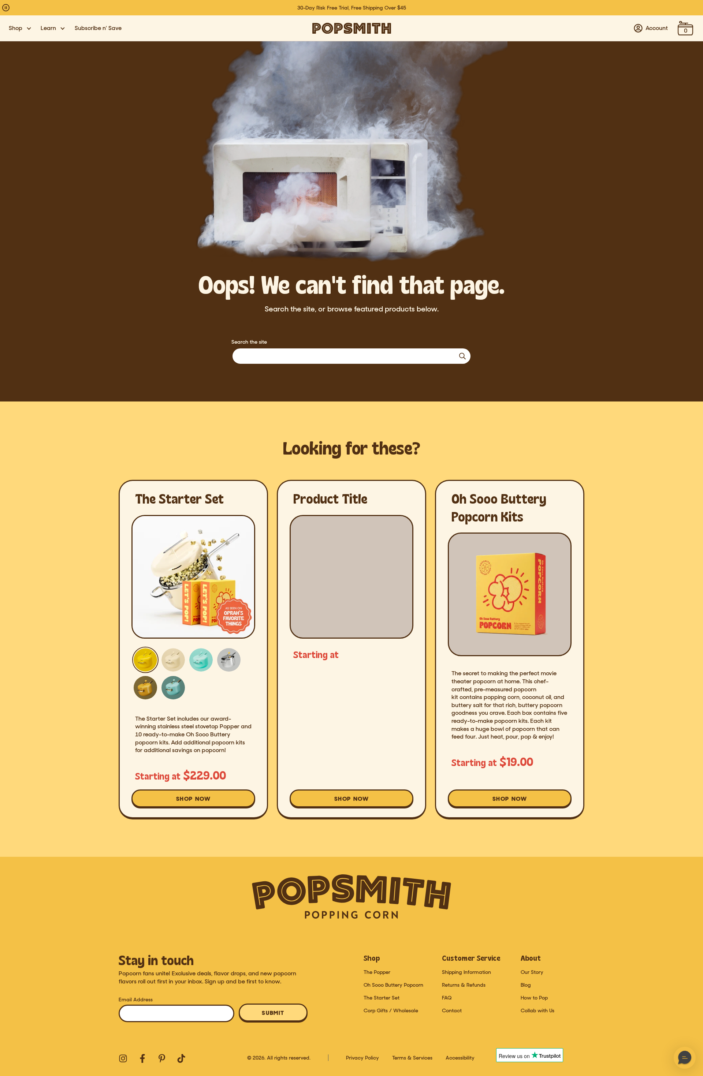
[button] (685, 1058)
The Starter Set (381, 997)
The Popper (377, 972)
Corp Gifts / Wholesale (391, 1010)
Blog (526, 985)
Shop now (198, 801)
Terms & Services (412, 1057)
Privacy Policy (362, 1057)
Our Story (532, 972)
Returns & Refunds (464, 985)
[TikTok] (180, 1057)
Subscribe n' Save (98, 28)
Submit (273, 1013)
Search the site (249, 342)
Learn (48, 28)
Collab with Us (537, 1010)
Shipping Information (466, 972)
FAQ (446, 997)
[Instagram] (122, 1057)
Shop (15, 28)
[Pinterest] (161, 1057)
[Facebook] (141, 1057)
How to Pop (534, 997)
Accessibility (460, 1057)
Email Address (136, 1000)
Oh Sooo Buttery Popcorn (393, 985)
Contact (452, 1010)
